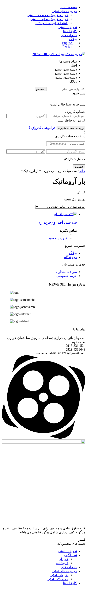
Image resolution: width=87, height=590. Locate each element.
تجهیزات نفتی (67, 27)
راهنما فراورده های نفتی (51, 23)
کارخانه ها (70, 31)
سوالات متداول (66, 272)
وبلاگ (73, 39)
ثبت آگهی (70, 555)
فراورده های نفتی (64, 11)
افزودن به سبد (58, 238)
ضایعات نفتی (59, 575)
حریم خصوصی (66, 276)
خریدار (63, 559)
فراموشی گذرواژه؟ (42, 127)
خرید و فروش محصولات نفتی (47, 15)
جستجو (40, 89)
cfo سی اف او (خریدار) (58, 222)
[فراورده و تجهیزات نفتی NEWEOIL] (59, 54)
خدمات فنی (69, 35)
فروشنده (62, 563)
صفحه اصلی (68, 7)
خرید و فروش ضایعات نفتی (49, 19)
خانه (82, 171)
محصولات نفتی (58, 579)
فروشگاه (70, 257)
